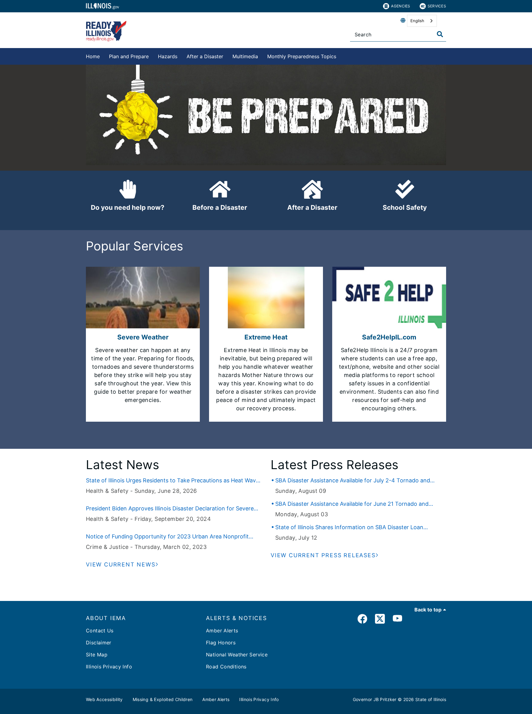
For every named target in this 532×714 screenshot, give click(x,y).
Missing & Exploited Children (163, 699)
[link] (362, 620)
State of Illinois (430, 699)
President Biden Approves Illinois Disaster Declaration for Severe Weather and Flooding (170, 509)
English (417, 20)
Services (437, 6)
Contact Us (100, 630)
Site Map (96, 654)
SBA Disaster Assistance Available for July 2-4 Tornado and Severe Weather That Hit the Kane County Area (352, 481)
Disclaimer (98, 642)
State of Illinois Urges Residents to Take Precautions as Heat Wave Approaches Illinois (172, 481)
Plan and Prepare (129, 56)
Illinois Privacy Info (109, 666)
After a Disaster (205, 56)
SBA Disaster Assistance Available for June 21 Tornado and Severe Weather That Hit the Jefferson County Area (352, 504)
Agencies (400, 6)
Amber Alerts (222, 630)
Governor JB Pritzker (375, 699)
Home (93, 56)
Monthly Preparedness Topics (301, 56)
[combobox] (422, 21)
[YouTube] (397, 620)
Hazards (167, 56)
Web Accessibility (104, 699)
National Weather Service (237, 654)
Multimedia (245, 56)
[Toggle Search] (440, 34)
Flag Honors (221, 642)
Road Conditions (226, 666)
